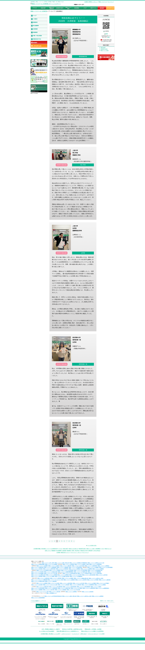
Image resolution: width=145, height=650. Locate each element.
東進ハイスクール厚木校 (55, 578)
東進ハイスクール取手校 (54, 591)
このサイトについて (65, 633)
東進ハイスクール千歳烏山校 (80, 571)
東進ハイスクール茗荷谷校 (95, 564)
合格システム (48, 550)
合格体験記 (97, 548)
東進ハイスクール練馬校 (98, 568)
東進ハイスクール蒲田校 (55, 570)
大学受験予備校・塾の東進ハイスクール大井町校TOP (45, 548)
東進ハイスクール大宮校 (53, 583)
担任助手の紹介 (104, 49)
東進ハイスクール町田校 (36, 576)
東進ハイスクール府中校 (101, 574)
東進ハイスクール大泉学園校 (105, 567)
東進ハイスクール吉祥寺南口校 (70, 573)
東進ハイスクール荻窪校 (36, 568)
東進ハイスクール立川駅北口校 (38, 574)
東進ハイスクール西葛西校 (50, 567)
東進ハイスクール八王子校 (75, 574)
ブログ (102, 548)
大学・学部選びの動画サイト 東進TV (51, 629)
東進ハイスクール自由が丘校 (50, 571)
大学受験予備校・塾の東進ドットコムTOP (50, 633)
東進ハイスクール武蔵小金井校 (62, 576)
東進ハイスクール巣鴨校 (74, 568)
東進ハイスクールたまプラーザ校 (55, 579)
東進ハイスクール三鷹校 (48, 576)
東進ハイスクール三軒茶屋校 (80, 570)
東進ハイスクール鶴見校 (69, 579)
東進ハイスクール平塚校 (92, 579)
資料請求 (90, 550)
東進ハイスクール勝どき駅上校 (62, 562)
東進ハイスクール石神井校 (62, 568)
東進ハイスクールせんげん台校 (50, 584)
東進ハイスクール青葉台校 (43, 578)
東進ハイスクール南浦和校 (88, 584)
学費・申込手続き (76, 550)
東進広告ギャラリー (35, 91)
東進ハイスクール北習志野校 (37, 588)
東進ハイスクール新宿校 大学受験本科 (78, 562)
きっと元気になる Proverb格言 (46, 631)
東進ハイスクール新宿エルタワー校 (96, 562)
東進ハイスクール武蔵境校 (76, 576)
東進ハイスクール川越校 (90, 583)
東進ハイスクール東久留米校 (88, 574)
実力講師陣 (58, 550)
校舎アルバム (108, 548)
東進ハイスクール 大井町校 (39, 11)
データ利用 (101, 633)
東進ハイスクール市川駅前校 (55, 586)
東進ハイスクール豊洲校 (103, 565)
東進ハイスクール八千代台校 (73, 589)
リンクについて (75, 633)
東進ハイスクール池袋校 (93, 567)
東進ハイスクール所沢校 (75, 584)
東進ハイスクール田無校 (51, 574)
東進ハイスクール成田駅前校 (102, 588)
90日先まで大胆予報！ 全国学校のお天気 (72, 629)
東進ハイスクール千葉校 (76, 588)
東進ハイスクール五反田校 (67, 570)
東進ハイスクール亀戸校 (65, 565)
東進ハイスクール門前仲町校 (75, 567)
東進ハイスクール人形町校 (51, 564)
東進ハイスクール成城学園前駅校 (65, 571)
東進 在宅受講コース (51, 593)
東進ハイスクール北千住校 (78, 565)
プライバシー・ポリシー (76, 552)
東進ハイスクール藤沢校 (104, 579)
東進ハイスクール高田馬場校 (37, 564)
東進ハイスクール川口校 (78, 583)
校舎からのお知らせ (73, 548)
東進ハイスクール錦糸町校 (91, 565)
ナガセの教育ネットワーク (38, 601)
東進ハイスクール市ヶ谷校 (48, 562)
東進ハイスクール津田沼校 (89, 588)
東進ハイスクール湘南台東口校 (81, 578)
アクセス (60, 548)
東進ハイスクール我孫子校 (42, 586)
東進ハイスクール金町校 (53, 565)
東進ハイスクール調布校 (63, 574)
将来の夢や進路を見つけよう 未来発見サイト (68, 631)
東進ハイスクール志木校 (36, 584)
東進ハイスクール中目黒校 (37, 573)
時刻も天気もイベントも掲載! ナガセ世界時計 (92, 631)
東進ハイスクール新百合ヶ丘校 (96, 578)
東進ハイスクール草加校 (63, 584)
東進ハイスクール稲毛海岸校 (69, 586)
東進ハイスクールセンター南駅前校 (39, 579)
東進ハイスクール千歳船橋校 (94, 571)
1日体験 (58, 552)
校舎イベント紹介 (105, 50)
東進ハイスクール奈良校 (87, 591)
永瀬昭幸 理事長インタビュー (91, 1)
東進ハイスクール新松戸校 (64, 588)
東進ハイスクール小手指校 (103, 583)
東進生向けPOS (84, 550)
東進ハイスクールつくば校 (42, 591)
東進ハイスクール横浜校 (50, 581)
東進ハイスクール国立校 (83, 573)
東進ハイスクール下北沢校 (37, 571)
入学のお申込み (96, 550)
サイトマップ (111, 1)
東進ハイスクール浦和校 (41, 583)
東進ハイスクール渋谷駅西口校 (95, 570)
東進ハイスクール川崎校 (67, 578)
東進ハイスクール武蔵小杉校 (37, 581)
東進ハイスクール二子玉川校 (50, 573)
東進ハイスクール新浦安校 (51, 588)
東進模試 (69, 550)
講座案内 (54, 550)
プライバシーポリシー (93, 633)
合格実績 (64, 550)
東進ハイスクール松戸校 (48, 589)
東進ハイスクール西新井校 (37, 567)
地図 (108, 37)
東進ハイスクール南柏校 (60, 589)
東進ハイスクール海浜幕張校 (83, 586)
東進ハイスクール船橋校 (36, 589)
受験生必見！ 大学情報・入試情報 (93, 629)
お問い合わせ (83, 633)
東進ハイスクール (103, 1)
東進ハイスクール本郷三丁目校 (82, 564)
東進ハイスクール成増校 (86, 568)
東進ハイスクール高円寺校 (49, 568)
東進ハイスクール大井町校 (43, 570)
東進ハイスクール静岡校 (71, 591)
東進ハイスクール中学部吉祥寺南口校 (53, 596)
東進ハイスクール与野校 (100, 584)
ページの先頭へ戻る (91, 545)
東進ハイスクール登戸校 (81, 579)
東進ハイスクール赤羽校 (68, 564)
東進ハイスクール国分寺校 (95, 573)
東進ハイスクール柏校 (96, 586)
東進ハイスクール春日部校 (66, 583)
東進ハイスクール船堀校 (62, 567)
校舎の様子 (103, 47)
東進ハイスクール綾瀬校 (42, 565)
